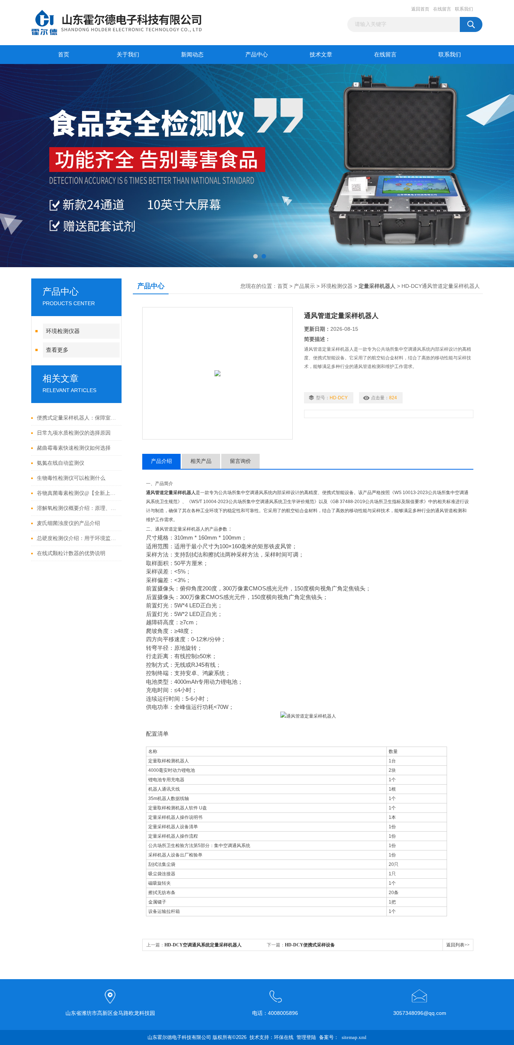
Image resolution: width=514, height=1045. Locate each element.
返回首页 (420, 9)
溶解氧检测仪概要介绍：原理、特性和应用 (77, 508)
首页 (63, 55)
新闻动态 (192, 55)
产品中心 (256, 55)
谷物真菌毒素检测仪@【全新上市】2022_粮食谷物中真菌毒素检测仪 (77, 493)
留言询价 (240, 461)
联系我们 (464, 9)
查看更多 (57, 350)
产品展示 (304, 286)
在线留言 (442, 9)
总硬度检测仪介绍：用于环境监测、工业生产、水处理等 (77, 538)
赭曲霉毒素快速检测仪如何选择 (74, 448)
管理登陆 (306, 1037)
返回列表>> (458, 945)
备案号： (329, 1037)
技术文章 (321, 55)
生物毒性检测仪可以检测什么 (71, 478)
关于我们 (128, 55)
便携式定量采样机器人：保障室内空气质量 (77, 418)
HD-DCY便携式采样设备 (310, 945)
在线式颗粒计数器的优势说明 (71, 553)
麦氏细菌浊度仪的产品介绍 (68, 523)
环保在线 (283, 1037)
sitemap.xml (354, 1037)
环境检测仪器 (63, 331)
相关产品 (200, 461)
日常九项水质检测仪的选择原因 (74, 433)
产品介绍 (161, 461)
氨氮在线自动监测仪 (60, 463)
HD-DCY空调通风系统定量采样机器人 (203, 945)
